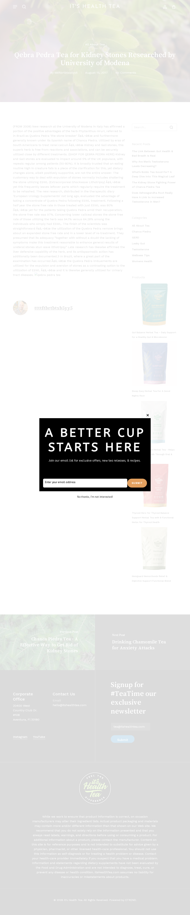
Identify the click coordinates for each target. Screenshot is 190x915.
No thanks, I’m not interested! (95, 497)
